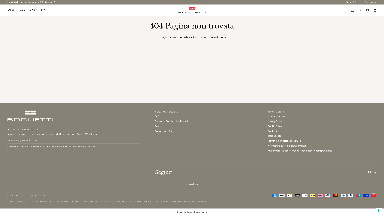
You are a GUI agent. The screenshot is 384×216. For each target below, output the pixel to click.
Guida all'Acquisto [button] (166, 112)
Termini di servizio (76, 146)
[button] (12, 10)
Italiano (369, 2)
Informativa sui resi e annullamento (287, 145)
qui (200, 37)
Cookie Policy (275, 126)
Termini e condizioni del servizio (285, 140)
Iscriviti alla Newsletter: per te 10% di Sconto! (31, 2)
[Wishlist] (367, 10)
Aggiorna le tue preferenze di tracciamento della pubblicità (300, 150)
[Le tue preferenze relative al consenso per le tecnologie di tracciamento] (379, 211)
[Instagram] (375, 172)
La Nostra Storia (276, 116)
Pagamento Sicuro (165, 131)
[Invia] (137, 140)
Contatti (272, 131)
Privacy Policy (275, 121)
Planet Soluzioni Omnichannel (188, 201)
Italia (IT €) (351, 2)
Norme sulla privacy (57, 146)
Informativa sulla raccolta (192, 212)
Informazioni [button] (276, 112)
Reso (157, 126)
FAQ (157, 116)
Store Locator (275, 135)
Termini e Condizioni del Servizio (172, 121)
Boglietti (15, 201)
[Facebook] (369, 172)
